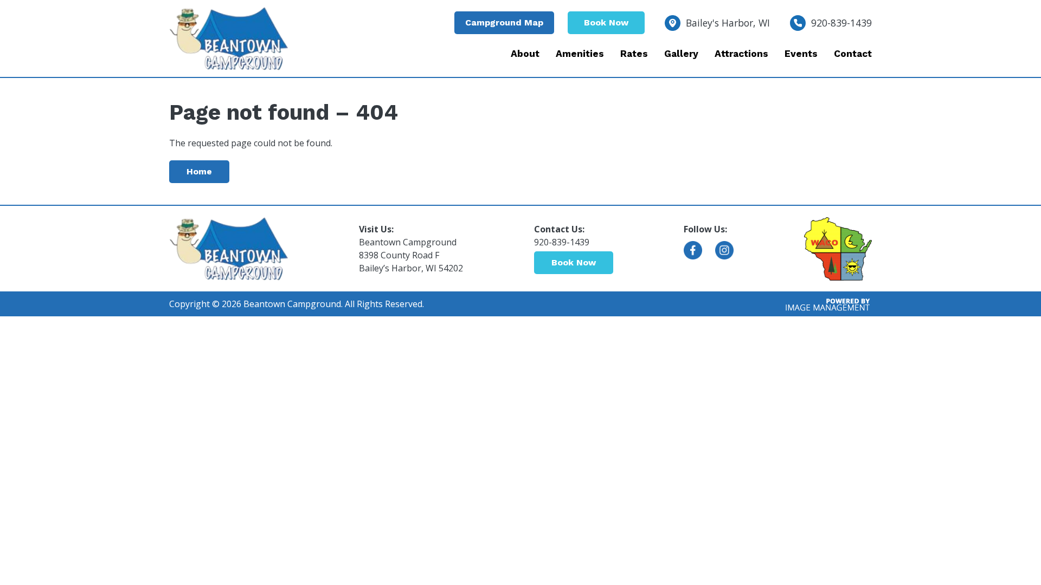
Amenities (580, 53)
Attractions (741, 53)
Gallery (681, 53)
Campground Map (504, 22)
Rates (634, 53)
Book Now (606, 22)
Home (199, 171)
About (525, 53)
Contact (853, 53)
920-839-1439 (841, 22)
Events (801, 53)
